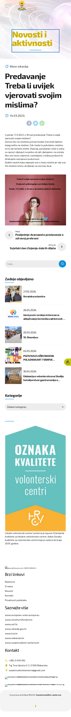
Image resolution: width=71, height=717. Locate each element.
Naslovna (10, 581)
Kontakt (9, 595)
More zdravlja (19, 66)
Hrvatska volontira (34, 296)
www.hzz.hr (11, 633)
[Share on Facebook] (29, 123)
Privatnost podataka (16, 600)
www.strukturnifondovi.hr (19, 619)
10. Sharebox (30, 337)
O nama (9, 586)
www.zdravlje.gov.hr (16, 628)
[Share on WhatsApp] (42, 123)
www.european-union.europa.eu (22, 615)
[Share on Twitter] (35, 123)
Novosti (9, 591)
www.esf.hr (11, 624)
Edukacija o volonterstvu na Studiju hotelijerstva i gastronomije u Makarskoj (43, 380)
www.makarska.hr (14, 638)
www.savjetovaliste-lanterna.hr (22, 642)
